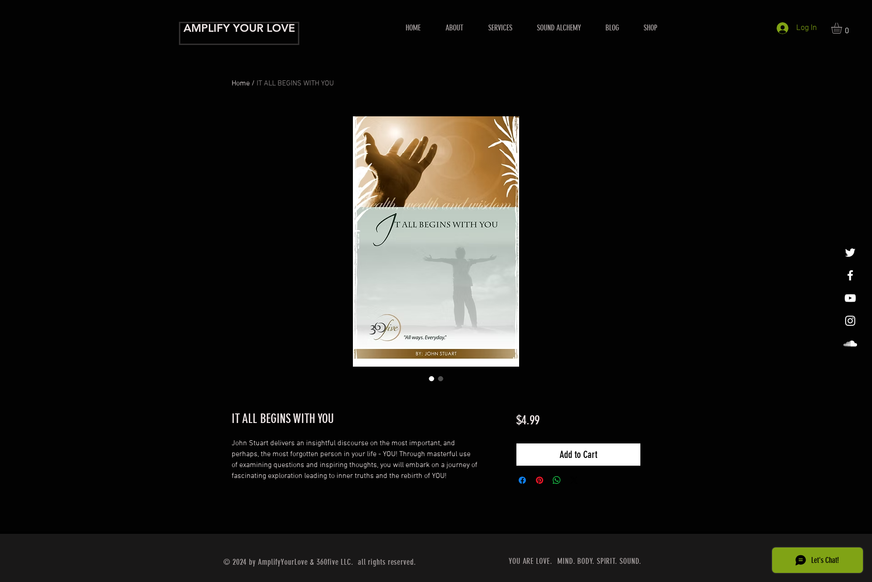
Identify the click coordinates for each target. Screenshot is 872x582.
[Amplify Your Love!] (850, 275)
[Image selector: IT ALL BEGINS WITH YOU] (431, 378)
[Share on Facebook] (522, 480)
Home (241, 83)
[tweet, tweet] (850, 252)
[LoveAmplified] (850, 343)
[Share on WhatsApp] (556, 480)
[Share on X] (574, 480)
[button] (500, 28)
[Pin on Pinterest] (539, 480)
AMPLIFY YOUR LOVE (239, 28)
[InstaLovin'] (850, 321)
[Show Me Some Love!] (850, 298)
